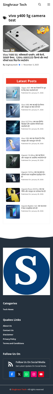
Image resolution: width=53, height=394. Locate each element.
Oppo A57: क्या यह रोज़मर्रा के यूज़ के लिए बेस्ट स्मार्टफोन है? (33, 88)
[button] (39, 4)
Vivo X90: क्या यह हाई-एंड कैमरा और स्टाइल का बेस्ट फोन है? (32, 105)
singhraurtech (11, 64)
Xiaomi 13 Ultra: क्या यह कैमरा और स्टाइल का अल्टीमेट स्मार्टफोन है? (33, 156)
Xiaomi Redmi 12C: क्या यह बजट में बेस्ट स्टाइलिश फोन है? (33, 207)
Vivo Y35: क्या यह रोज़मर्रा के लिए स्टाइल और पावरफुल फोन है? (33, 139)
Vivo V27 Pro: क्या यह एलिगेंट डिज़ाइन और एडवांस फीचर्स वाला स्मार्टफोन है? (32, 123)
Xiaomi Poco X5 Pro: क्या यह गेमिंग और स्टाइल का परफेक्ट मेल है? (33, 190)
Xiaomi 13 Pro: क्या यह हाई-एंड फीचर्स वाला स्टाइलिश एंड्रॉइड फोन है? (33, 174)
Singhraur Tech (15, 4)
